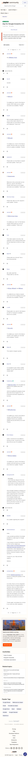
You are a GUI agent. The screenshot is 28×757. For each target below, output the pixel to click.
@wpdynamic (11, 176)
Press (14, 735)
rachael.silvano (10, 571)
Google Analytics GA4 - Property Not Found (12, 673)
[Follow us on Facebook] (11, 748)
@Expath (10, 138)
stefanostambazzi (11, 529)
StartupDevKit (10, 474)
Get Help (3, 9)
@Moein (21, 288)
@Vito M (10, 96)
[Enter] (2, 6)
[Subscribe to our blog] (17, 748)
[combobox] (14, 6)
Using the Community (9, 657)
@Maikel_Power (13, 57)
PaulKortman (9, 381)
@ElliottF (14, 288)
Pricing (14, 729)
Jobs (14, 737)
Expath (8, 115)
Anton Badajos (10, 435)
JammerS (9, 53)
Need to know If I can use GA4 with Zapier (11, 670)
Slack (13, 709)
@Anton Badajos (12, 455)
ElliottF (8, 253)
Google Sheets (6, 702)
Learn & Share (12, 9)
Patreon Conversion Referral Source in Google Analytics (14, 677)
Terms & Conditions (8, 724)
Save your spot (7, 644)
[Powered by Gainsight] (14, 721)
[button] (24, 2)
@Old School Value (13, 216)
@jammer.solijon (12, 384)
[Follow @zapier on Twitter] (19, 748)
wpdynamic (9, 157)
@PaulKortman (12, 409)
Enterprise (14, 740)
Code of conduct (8, 655)
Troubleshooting (7, 687)
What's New (4, 13)
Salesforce (5, 715)
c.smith (8, 307)
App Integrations (14, 744)
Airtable (5, 712)
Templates (14, 742)
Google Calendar (13, 712)
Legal (16, 755)
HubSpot (19, 709)
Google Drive (6, 709)
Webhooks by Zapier (18, 702)
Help (14, 731)
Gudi (8, 235)
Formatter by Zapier (13, 705)
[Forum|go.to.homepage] (10, 2)
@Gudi (9, 288)
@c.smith (10, 328)
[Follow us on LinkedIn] (14, 748)
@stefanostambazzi (16, 574)
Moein (8, 269)
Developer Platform (14, 733)
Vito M (8, 79)
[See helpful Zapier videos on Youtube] (22, 748)
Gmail (4, 705)
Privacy (20, 755)
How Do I (5, 16)
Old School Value (10, 197)
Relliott (8, 347)
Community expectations (10, 659)
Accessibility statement (19, 724)
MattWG (9, 515)
